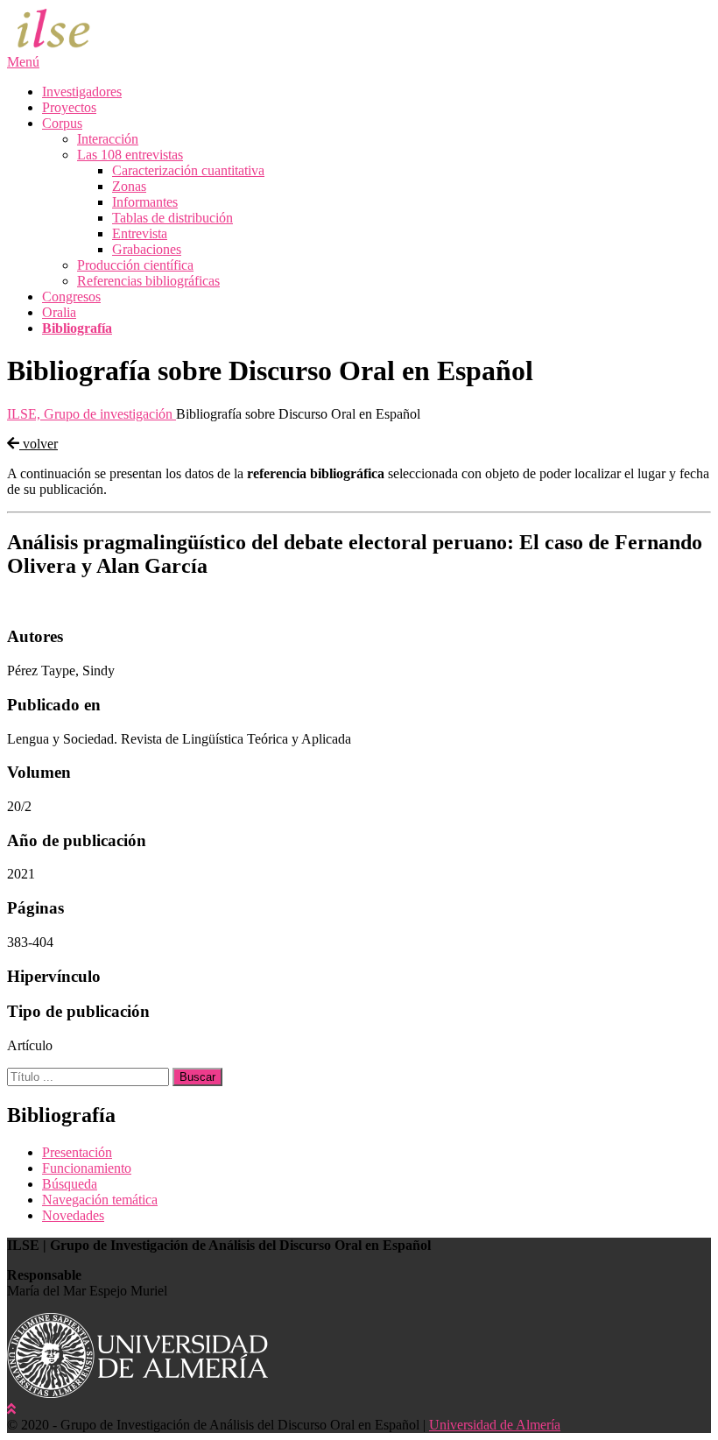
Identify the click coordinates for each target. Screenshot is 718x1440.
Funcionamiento (86, 1168)
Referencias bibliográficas (148, 280)
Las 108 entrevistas (130, 154)
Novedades (73, 1215)
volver (38, 443)
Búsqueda (69, 1183)
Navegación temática (100, 1199)
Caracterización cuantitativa (188, 170)
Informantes (145, 201)
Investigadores (82, 91)
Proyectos (69, 107)
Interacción (107, 138)
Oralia (59, 312)
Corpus (62, 123)
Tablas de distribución (172, 217)
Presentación (77, 1152)
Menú (23, 61)
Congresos (71, 296)
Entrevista (139, 233)
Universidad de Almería (494, 1424)
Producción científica (135, 265)
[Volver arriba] (11, 1408)
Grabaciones (146, 249)
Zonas (129, 186)
